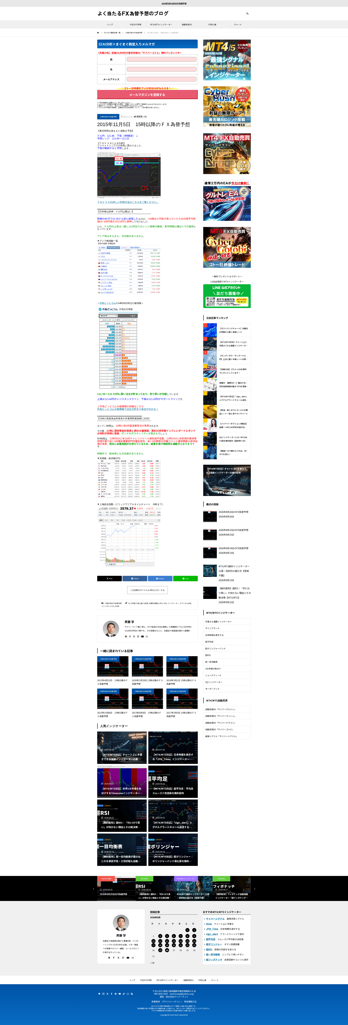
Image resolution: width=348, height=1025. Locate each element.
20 (174, 945)
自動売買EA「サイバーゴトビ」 (219, 729)
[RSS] (131, 993)
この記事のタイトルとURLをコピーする (147, 590)
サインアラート (212, 628)
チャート (238, 24)
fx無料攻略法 (154, 603)
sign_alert (212, 934)
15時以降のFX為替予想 (108, 116)
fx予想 (133, 603)
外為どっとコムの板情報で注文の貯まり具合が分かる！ (127, 409)
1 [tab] (218, 493)
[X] (134, 636)
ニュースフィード (213, 675)
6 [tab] (230, 493)
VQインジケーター (213, 682)
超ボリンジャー (214, 944)
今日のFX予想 (135, 24)
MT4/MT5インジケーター (161, 24)
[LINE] (99, 993)
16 (194, 941)
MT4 (161, 603)
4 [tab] (225, 493)
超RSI (208, 655)
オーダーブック (212, 688)
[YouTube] (142, 636)
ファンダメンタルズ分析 (110, 606)
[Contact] (146, 636)
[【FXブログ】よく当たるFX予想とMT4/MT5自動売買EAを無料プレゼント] (133, 13)
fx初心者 (139, 603)
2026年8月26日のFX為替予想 (174, 3)
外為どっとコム (108, 303)
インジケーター (173, 603)
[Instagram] (138, 636)
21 (181, 945)
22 (187, 945)
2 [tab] (221, 493)
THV (165, 603)
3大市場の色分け (213, 668)
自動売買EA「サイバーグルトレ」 (220, 709)
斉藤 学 (121, 935)
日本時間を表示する (214, 634)
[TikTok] (123, 993)
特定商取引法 (190, 1001)
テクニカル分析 (185, 603)
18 (160, 945)
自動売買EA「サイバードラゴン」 (220, 722)
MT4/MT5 (106, 878)
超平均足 (209, 641)
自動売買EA (187, 24)
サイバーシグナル (215, 918)
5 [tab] (228, 493)
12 (167, 941)
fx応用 (146, 603)
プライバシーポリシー (172, 1001)
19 (167, 945)
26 (167, 950)
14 (181, 941)
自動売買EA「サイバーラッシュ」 (220, 715)
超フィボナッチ (214, 959)
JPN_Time (212, 928)
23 (194, 945)
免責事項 (156, 1001)
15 (187, 941)
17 (153, 945)
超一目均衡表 (211, 661)
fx (129, 603)
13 (174, 941)
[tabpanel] (227, 480)
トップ (110, 24)
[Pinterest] (115, 993)
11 (160, 941)
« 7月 (152, 962)
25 (160, 950)
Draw (209, 923)
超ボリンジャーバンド (215, 648)
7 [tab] (233, 493)
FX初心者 (212, 24)
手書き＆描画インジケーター (218, 621)
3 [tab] (223, 493)
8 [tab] (235, 493)
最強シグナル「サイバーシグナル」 (221, 736)
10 (153, 941)
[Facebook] (130, 636)
